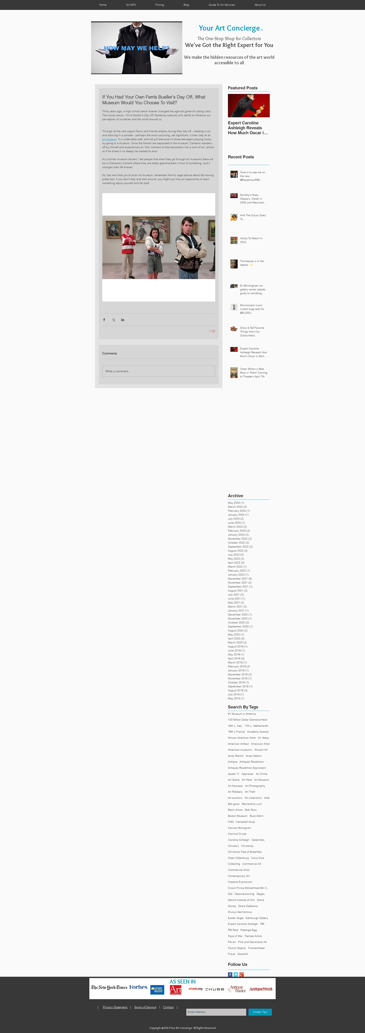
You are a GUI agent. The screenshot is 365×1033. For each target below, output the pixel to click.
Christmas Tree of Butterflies (245, 852)
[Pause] (96, 69)
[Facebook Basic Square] (230, 974)
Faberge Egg (248, 930)
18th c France (236, 731)
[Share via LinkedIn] (123, 320)
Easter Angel (236, 918)
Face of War (235, 936)
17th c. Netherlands (256, 725)
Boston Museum (238, 816)
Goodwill (242, 954)
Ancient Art (261, 749)
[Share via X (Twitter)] (113, 320)
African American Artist (242, 737)
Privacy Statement (115, 1007)
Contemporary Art (239, 876)
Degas (261, 894)
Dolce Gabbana (248, 906)
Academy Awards (258, 731)
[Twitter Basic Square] (236, 974)
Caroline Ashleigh (238, 840)
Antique (232, 761)
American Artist (260, 744)
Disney (232, 906)
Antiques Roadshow (252, 761)
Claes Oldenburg (238, 858)
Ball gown (234, 804)
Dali (230, 894)
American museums (240, 749)
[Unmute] (102, 69)
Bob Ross (251, 809)
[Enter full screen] (177, 69)
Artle (267, 798)
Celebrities (258, 840)
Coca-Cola (257, 858)
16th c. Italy (235, 725)
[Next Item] (263, 106)
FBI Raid (233, 930)
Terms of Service (145, 1007)
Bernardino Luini (252, 804)
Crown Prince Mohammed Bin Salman (249, 888)
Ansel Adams (254, 755)
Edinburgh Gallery (257, 918)
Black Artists (235, 809)
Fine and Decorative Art (252, 942)
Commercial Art (251, 863)
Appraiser (248, 774)
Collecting (234, 863)
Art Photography (255, 786)
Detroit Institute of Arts (241, 900)
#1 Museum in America (242, 713)
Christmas (247, 846)
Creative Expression (240, 882)
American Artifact (238, 744)
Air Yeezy (263, 737)
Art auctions (235, 798)
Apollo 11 (233, 774)
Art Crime (261, 774)
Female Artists (253, 936)
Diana (260, 900)
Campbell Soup (245, 821)
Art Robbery (235, 791)
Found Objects (237, 948)
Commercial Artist (238, 870)
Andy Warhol (235, 755)
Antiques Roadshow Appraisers (247, 767)
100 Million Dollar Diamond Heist (247, 719)
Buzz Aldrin (256, 816)
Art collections (253, 798)
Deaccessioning (244, 894)
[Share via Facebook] (104, 320)
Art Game (234, 779)
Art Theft (250, 791)
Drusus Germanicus (240, 912)
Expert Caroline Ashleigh (243, 924)
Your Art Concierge (229, 28)
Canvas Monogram (239, 828)
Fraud (231, 954)
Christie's (233, 846)
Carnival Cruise (237, 833)
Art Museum (261, 779)
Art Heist (247, 779)
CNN (231, 821)
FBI (262, 924)
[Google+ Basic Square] (241, 974)
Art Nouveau (235, 786)
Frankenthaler (256, 948)
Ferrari (232, 942)
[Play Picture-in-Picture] (170, 69)
